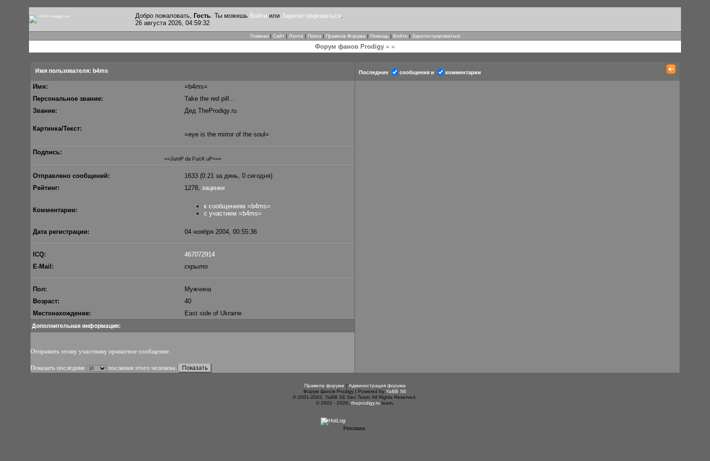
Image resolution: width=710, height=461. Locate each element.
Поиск (314, 36)
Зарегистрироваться (311, 15)
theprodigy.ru (365, 403)
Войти (258, 15)
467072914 (200, 254)
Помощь (379, 36)
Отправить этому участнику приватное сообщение (99, 351)
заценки (213, 187)
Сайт (278, 36)
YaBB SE (396, 391)
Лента (296, 36)
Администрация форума (377, 385)
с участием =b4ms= (233, 213)
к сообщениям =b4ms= (237, 206)
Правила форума (324, 385)
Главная (259, 36)
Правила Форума (346, 36)
